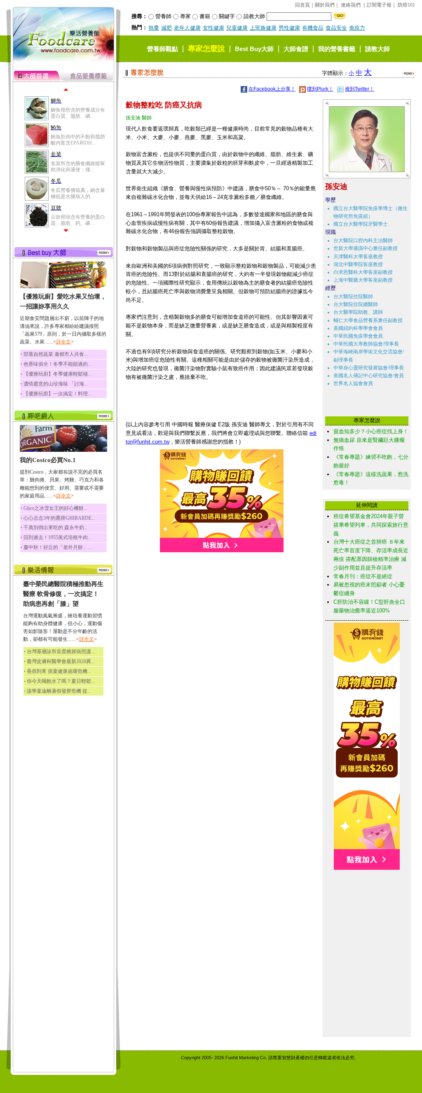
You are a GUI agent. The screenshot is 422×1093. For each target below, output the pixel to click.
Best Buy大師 (254, 48)
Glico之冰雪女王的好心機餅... (55, 508)
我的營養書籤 (336, 48)
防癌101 (406, 5)
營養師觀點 (162, 48)
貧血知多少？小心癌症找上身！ (370, 431)
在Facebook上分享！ (272, 89)
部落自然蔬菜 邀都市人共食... (55, 354)
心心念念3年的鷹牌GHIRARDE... (59, 518)
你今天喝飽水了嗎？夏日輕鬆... (61, 681)
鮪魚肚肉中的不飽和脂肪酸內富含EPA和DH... (78, 139)
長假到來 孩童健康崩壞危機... (59, 671)
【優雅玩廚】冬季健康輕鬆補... (57, 374)
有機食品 (313, 28)
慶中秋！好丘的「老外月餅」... (57, 547)
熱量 (153, 28)
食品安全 (336, 28)
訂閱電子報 (379, 5)
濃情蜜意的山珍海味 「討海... (55, 384)
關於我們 (325, 5)
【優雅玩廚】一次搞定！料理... (57, 394)
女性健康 (213, 28)
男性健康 (289, 28)
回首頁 (302, 5)
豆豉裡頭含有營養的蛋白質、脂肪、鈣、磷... (78, 220)
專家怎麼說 (206, 48)
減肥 (166, 28)
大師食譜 (296, 48)
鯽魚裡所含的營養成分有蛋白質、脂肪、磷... (78, 113)
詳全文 (63, 342)
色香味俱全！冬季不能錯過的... (57, 364)
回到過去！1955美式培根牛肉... (57, 537)
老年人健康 (187, 28)
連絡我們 (351, 5)
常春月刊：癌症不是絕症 (362, 576)
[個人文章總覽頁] (364, 170)
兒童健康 (237, 28)
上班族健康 (263, 28)
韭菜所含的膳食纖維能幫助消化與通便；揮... (78, 166)
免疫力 (357, 28)
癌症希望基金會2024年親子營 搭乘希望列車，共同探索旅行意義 (370, 525)
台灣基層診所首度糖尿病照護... (61, 651)
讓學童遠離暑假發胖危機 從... (59, 691)
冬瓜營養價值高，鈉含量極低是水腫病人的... (78, 193)
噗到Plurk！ (320, 89)
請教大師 (377, 48)
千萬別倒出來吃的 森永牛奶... (55, 527)
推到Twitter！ (359, 89)
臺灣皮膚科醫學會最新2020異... (61, 661)
